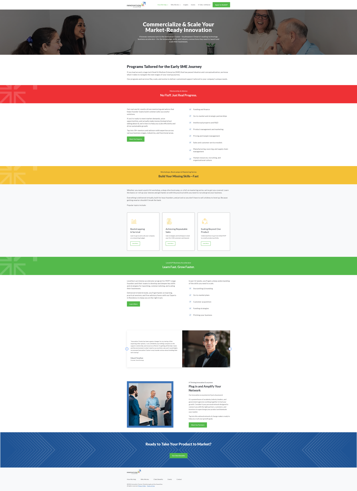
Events (193, 5)
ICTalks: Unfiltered (204, 5)
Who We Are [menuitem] (145, 479)
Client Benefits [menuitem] (158, 479)
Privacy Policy (142, 486)
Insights (185, 5)
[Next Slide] (230, 348)
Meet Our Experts (135, 139)
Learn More (135, 243)
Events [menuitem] (170, 479)
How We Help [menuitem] (131, 479)
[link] (136, 4)
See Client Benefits (178, 455)
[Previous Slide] (126, 348)
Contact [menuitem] (179, 479)
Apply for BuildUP (221, 5)
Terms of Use (151, 486)
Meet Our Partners (197, 425)
